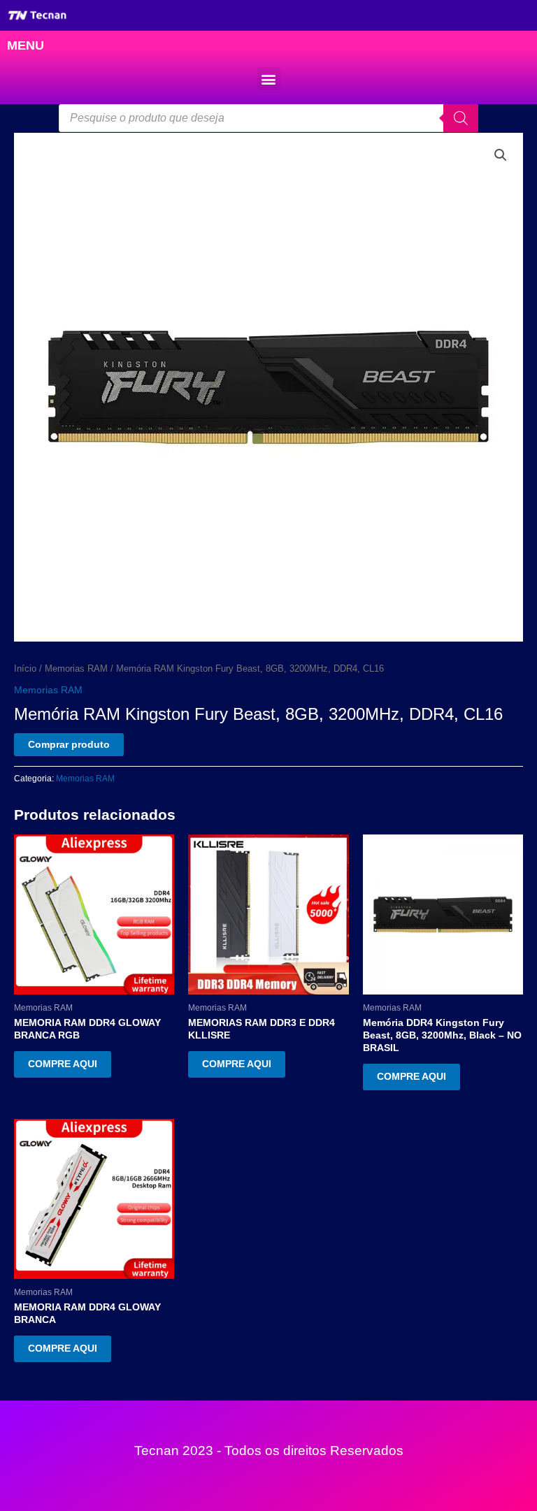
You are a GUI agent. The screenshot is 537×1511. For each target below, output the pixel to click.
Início (25, 669)
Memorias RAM (76, 669)
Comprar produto (69, 744)
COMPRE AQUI (62, 1064)
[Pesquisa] (460, 118)
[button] (268, 78)
